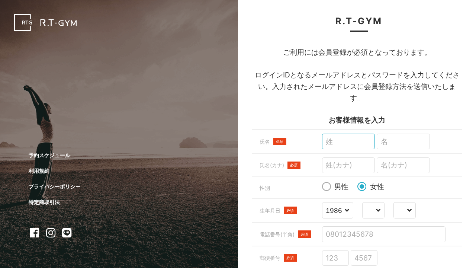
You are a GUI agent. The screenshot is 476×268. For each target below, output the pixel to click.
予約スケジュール (49, 155)
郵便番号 (277, 258)
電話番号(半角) (284, 234)
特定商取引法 (44, 202)
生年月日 (277, 210)
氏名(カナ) (279, 165)
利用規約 (39, 171)
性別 (265, 188)
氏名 (272, 141)
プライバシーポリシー (55, 186)
